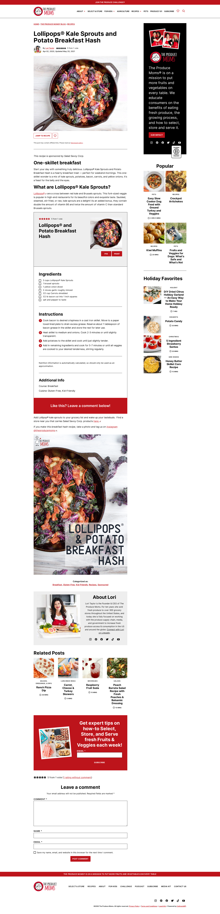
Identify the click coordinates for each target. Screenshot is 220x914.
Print (117, 254)
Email (81, 751)
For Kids (108, 11)
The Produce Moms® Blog (53, 24)
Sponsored (103, 584)
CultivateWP (181, 906)
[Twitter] (107, 639)
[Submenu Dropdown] (85, 11)
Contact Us (180, 886)
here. (96, 421)
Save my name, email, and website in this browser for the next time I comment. (75, 852)
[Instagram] (90, 639)
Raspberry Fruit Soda (92, 686)
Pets (146, 11)
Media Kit (166, 886)
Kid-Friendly (82, 584)
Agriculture (123, 11)
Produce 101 (156, 11)
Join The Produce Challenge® (110, 2)
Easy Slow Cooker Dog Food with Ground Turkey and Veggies (154, 206)
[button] (40, 219)
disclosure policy (77, 143)
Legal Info (162, 906)
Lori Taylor (49, 48)
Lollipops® (39, 193)
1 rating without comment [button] (77, 777)
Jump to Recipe (42, 136)
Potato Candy (173, 321)
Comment (40, 799)
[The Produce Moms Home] (44, 11)
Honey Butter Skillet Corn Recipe (174, 364)
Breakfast (57, 584)
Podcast (139, 886)
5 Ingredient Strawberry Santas (173, 343)
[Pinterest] (96, 639)
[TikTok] (113, 639)
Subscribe (169, 11)
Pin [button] (106, 254)
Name (38, 831)
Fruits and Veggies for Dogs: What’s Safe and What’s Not (176, 256)
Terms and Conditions (149, 906)
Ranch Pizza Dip (43, 689)
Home (36, 24)
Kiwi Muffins (154, 250)
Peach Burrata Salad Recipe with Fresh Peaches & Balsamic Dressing (117, 694)
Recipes (135, 11)
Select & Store (95, 11)
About (80, 11)
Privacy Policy (134, 906)
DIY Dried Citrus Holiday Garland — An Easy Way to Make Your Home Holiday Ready (174, 299)
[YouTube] (118, 639)
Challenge (126, 886)
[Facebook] (101, 639)
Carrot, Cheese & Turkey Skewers (68, 689)
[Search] (183, 11)
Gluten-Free (69, 584)
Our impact (157, 135)
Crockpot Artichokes (176, 200)
